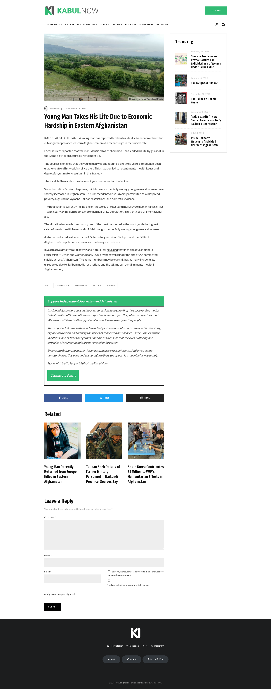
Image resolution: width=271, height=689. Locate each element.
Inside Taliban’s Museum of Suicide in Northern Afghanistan (204, 141)
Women (117, 24)
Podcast (130, 24)
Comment (50, 517)
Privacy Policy (155, 659)
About (111, 659)
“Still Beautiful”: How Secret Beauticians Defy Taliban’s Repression (206, 120)
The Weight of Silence (204, 83)
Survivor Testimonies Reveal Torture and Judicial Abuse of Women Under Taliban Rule (206, 62)
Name (48, 555)
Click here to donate (63, 375)
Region (69, 24)
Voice (103, 24)
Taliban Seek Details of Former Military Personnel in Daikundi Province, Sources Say (103, 474)
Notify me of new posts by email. (60, 594)
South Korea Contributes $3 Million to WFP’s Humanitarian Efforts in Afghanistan (146, 474)
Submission (146, 24)
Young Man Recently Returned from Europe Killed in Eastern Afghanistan (60, 474)
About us (162, 24)
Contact (131, 659)
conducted (61, 237)
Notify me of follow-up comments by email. (128, 585)
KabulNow (55, 108)
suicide (97, 285)
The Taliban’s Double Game (204, 100)
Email (47, 571)
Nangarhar (81, 285)
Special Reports (87, 24)
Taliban (112, 285)
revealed (112, 249)
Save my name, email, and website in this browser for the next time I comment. (135, 573)
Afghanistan (54, 24)
